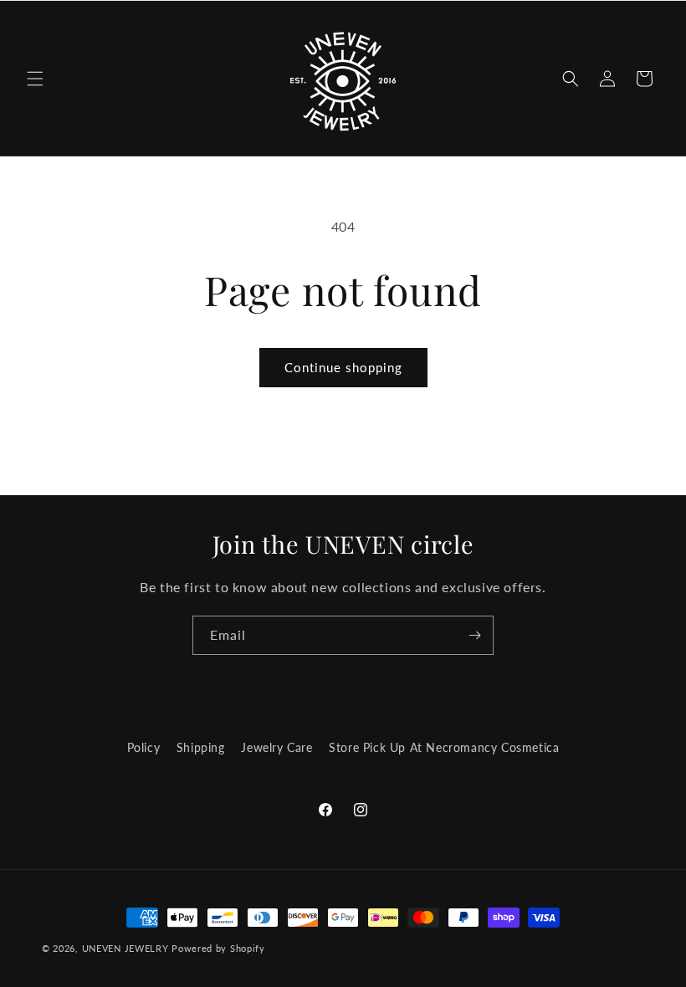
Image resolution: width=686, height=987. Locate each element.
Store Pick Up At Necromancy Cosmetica (444, 747)
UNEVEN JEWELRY (125, 948)
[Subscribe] (474, 635)
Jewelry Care (276, 747)
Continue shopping (343, 367)
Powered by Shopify (218, 948)
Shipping (201, 747)
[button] (35, 78)
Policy (144, 747)
